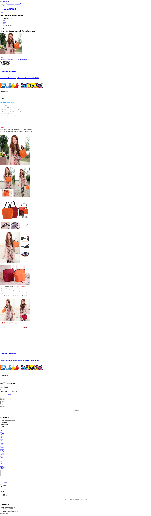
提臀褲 (1, 468)
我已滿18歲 (3, 513)
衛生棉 (1, 450)
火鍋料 (1, 441)
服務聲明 (86, 499)
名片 (4, 23)
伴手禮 (1, 439)
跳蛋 (1, 446)
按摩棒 (1, 444)
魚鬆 (1, 440)
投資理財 (10, 394)
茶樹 (1, 458)
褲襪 (1, 432)
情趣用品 (2, 443)
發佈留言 (2, 406)
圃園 (1, 463)
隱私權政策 (82, 499)
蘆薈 (1, 456)
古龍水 (1, 461)
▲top (1, 396)
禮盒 (1, 437)
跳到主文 (2, 12)
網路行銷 (2, 454)
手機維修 (2, 449)
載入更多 (2, 399)
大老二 (1, 436)
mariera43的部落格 (8, 9)
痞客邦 (8, 391)
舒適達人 (2, 453)
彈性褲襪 (2, 433)
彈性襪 (1, 430)
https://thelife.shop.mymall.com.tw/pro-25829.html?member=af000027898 (14, 59)
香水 (1, 460)
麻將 (1, 434)
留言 (11, 391)
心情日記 (10, 18)
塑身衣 (1, 464)
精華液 (1, 457)
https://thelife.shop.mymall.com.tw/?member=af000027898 (19, 78)
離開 (7, 513)
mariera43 (2, 384)
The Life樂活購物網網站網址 (8, 71)
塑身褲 (1, 466)
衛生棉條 (2, 451)
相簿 (4, 20)
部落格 (4, 22)
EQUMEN (2, 467)
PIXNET (66, 499)
